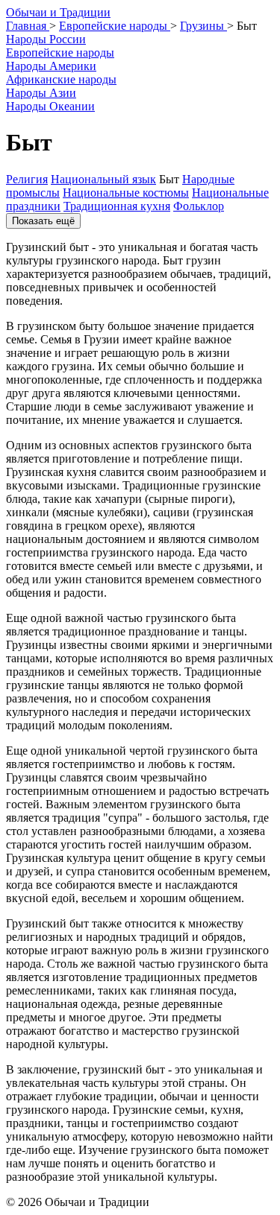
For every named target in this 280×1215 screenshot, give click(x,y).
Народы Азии (41, 92)
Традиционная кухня (116, 206)
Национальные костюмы (126, 192)
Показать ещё (43, 220)
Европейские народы (60, 52)
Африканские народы (61, 79)
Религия (27, 179)
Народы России (46, 39)
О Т (58, 12)
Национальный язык (103, 179)
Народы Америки (51, 66)
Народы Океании (50, 106)
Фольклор (198, 206)
